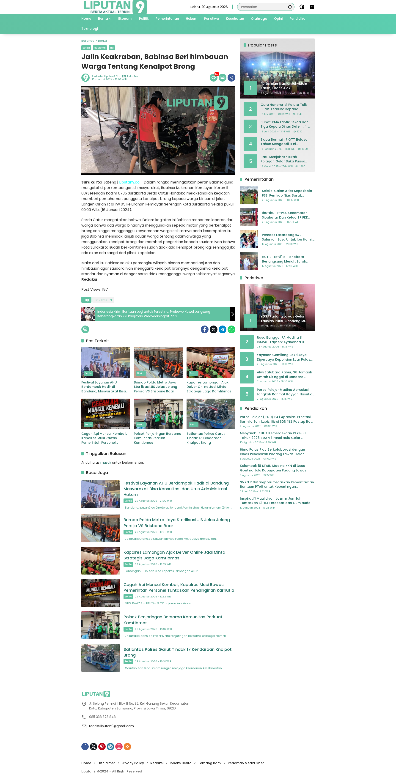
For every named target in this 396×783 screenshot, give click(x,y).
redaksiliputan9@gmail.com (111, 726)
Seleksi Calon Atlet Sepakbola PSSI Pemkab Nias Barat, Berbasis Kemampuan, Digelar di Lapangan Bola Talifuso (287, 193)
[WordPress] (110, 746)
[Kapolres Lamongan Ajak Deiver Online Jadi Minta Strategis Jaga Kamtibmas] (211, 362)
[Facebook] (205, 329)
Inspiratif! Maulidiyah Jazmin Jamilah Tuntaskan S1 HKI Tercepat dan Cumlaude (275, 500)
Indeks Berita (181, 763)
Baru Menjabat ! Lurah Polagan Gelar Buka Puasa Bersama (283, 159)
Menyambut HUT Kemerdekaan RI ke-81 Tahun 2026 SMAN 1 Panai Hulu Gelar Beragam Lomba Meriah (273, 435)
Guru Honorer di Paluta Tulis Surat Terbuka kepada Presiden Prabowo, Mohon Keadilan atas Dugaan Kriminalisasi (284, 106)
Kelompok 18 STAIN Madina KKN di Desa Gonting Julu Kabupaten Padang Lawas (273, 468)
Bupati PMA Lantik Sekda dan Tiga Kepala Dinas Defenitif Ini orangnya (285, 124)
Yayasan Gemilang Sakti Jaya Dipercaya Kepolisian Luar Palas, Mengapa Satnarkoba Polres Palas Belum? (284, 357)
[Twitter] (213, 329)
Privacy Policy (132, 763)
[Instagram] (119, 746)
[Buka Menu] (312, 7)
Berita (86, 47)
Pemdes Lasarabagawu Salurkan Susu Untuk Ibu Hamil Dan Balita (287, 237)
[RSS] (127, 746)
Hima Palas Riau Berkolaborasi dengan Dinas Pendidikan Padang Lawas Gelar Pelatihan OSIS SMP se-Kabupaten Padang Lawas (275, 451)
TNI (112, 47)
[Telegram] (222, 329)
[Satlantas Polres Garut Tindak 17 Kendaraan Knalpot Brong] (211, 414)
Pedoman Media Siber (246, 763)
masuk (105, 462)
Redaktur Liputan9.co (105, 76)
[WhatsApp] (231, 329)
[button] (289, 7)
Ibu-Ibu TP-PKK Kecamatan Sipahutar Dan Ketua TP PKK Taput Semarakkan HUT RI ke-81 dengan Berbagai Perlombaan (287, 215)
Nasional (100, 47)
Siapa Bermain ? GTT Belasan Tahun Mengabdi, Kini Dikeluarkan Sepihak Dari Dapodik (285, 141)
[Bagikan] (231, 78)
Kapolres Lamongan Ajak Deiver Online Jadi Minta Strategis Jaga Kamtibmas (209, 387)
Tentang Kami (209, 763)
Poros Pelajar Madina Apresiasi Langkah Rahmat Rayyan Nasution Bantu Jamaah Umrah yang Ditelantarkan (285, 392)
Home (86, 763)
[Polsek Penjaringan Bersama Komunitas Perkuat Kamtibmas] (158, 414)
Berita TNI (106, 300)
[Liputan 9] (115, 6)
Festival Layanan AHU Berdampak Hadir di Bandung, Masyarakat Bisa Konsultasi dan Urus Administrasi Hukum (103, 387)
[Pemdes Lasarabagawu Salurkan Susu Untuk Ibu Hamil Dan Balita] (249, 239)
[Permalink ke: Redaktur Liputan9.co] (86, 78)
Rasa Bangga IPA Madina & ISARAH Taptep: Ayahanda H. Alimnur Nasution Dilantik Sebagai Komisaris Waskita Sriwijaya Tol (285, 339)
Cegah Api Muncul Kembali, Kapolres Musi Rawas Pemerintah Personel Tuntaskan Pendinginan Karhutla (104, 438)
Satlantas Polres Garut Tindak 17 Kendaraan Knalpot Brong (206, 438)
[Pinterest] (102, 746)
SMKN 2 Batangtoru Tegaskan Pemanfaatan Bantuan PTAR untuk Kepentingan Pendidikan (277, 484)
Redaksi (156, 763)
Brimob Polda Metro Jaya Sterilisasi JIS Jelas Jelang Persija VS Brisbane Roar (155, 387)
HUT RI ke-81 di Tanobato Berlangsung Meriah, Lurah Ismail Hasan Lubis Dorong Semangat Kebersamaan (284, 259)
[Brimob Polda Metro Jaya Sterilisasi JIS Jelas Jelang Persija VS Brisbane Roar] (158, 362)
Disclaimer (106, 763)
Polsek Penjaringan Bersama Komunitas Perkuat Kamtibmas (157, 438)
